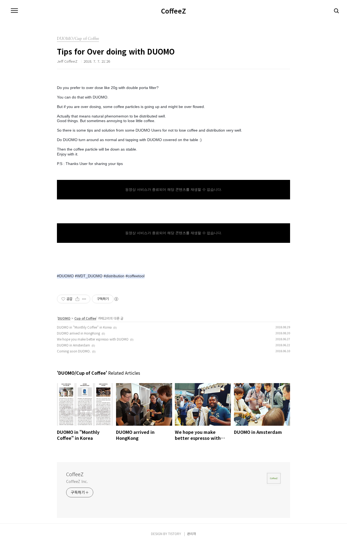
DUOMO (64, 318)
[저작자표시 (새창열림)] (116, 299)
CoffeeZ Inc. (77, 481)
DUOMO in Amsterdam (73, 345)
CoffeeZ (173, 11)
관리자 (191, 533)
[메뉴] (14, 10)
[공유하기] (77, 299)
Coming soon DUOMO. (74, 351)
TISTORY (174, 533)
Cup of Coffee (85, 318)
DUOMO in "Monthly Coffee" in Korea (84, 327)
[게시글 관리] (84, 299)
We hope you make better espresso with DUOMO (92, 339)
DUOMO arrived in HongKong (78, 333)
